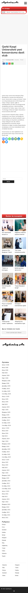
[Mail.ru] (12, 139)
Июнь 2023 (5, 465)
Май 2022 (4, 496)
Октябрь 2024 (6, 423)
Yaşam (4, 556)
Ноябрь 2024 (6, 420)
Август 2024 (5, 428)
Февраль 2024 (6, 444)
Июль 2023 (5, 462)
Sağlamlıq (4, 545)
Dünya (4, 524)
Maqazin (4, 537)
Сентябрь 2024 (6, 425)
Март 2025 (5, 409)
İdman (3, 535)
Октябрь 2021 (6, 515)
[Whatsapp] (9, 139)
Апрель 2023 (5, 470)
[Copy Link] (21, 139)
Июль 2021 (5, 517)
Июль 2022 (5, 494)
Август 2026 (5, 365)
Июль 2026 (5, 367)
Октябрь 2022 (6, 486)
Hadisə (4, 532)
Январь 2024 (5, 446)
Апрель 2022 (5, 499)
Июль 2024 (5, 430)
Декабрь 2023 (6, 449)
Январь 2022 (5, 507)
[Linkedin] (18, 139)
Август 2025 (5, 396)
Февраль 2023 (6, 475)
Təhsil (3, 548)
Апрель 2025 (5, 407)
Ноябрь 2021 (6, 512)
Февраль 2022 (6, 504)
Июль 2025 (5, 399)
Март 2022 (5, 502)
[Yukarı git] (25, 590)
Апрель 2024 (5, 438)
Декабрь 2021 (6, 509)
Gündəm (4, 530)
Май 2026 (4, 373)
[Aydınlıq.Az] (10, 4)
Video (3, 551)
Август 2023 (5, 459)
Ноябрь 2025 (6, 388)
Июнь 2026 (5, 370)
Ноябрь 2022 (6, 483)
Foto (3, 527)
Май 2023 (4, 467)
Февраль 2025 (6, 412)
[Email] (15, 139)
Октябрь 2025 (6, 391)
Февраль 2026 (6, 380)
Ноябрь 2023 (6, 452)
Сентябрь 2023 (6, 457)
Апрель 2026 (5, 375)
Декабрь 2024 (6, 417)
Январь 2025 (5, 415)
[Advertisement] (14, 30)
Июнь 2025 (5, 402)
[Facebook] (3, 139)
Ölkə (3, 543)
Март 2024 (5, 441)
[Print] (3, 142)
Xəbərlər (4, 553)
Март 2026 (5, 378)
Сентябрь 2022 (6, 488)
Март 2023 (5, 473)
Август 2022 (5, 491)
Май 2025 (4, 404)
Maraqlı (4, 540)
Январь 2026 (5, 383)
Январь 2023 (5, 478)
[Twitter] (6, 139)
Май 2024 (4, 436)
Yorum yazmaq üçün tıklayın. (14, 332)
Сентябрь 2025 (6, 394)
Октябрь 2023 (6, 454)
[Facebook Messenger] (6, 142)
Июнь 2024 (5, 433)
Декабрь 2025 (6, 386)
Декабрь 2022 (6, 481)
